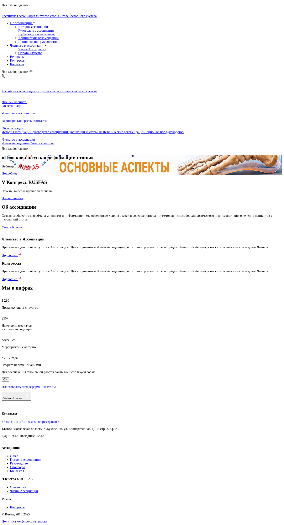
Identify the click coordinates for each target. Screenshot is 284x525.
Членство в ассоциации (27, 45)
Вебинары (17, 56)
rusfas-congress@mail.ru (44, 421)
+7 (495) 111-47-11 (14, 421)
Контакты (17, 64)
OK (5, 379)
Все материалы (12, 198)
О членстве (18, 487)
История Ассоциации (25, 459)
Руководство (19, 463)
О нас (14, 456)
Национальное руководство (38, 41)
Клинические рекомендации (38, 38)
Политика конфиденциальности (24, 521)
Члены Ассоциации (32, 49)
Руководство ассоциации (36, 30)
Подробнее (9, 173)
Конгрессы (17, 60)
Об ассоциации (21, 23)
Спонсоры (17, 467)
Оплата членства (30, 53)
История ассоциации (33, 26)
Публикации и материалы (36, 34)
